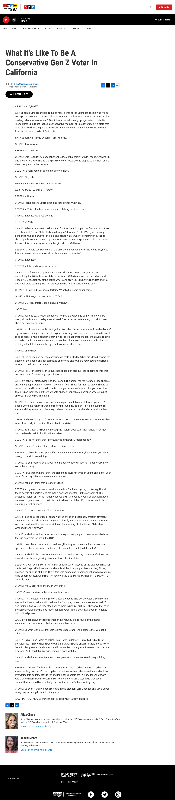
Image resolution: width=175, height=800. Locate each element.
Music (48, 28)
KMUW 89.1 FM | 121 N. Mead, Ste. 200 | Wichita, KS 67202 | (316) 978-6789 (78, 775)
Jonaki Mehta (32, 84)
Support (76, 28)
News (14, 28)
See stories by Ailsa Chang (36, 726)
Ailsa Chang (19, 84)
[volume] (14, 20)
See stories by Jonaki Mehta (36, 749)
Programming (31, 28)
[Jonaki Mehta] (11, 744)
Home (6, 28)
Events (61, 28)
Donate (165, 7)
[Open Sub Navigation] (19, 28)
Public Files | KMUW (69, 782)
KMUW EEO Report (105, 775)
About (90, 28)
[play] (6, 19)
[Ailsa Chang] (11, 721)
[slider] (18, 19)
